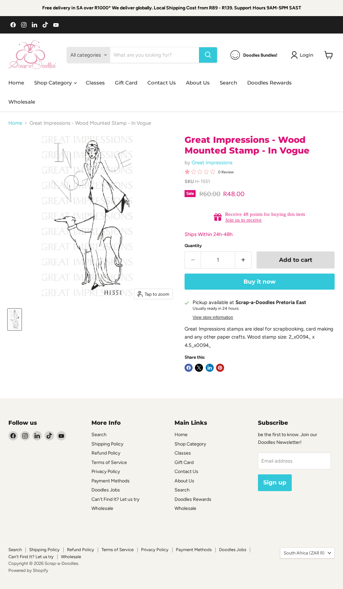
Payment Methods (110, 481)
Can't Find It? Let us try (115, 499)
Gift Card (126, 82)
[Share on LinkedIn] (210, 368)
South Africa (304, 552)
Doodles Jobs (105, 490)
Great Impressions (212, 163)
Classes (95, 82)
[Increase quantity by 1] (243, 260)
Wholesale (21, 102)
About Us (198, 82)
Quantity (193, 245)
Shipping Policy (107, 444)
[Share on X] (199, 368)
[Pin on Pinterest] (220, 368)
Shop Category (53, 82)
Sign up (274, 482)
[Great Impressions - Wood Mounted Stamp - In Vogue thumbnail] (14, 319)
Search (228, 82)
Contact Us (161, 82)
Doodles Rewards (269, 82)
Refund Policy (105, 453)
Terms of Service (109, 462)
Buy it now (260, 281)
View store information (213, 317)
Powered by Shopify (28, 570)
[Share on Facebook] (189, 368)
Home (16, 82)
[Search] (208, 55)
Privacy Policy (105, 471)
